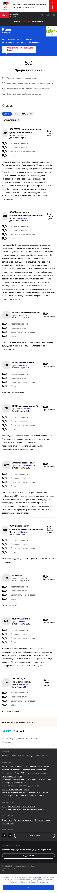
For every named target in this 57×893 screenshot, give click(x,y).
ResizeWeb (19, 731)
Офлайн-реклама (10, 796)
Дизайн (31, 792)
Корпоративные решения (37, 773)
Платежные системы (11, 809)
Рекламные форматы (23, 820)
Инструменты (37, 21)
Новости (44, 756)
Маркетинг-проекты (11, 770)
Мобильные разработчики (37, 766)
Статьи (5, 756)
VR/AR (42, 779)
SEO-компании (9, 776)
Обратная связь (42, 820)
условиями (37, 878)
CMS (4, 806)
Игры (17, 773)
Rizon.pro (6, 33)
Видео (37, 786)
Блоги (13, 756)
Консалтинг (7, 773)
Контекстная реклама (12, 789)
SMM (49, 779)
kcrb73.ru (23, 365)
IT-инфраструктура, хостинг (15, 783)
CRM (20, 776)
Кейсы (21, 756)
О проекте (7, 820)
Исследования (32, 756)
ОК (28, 888)
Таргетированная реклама (14, 792)
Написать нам (34, 835)
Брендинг (19, 766)
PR (38, 792)
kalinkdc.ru (21, 135)
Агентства (26, 21)
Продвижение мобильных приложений (19, 779)
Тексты (45, 792)
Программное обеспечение (35, 770)
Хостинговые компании (33, 809)
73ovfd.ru (23, 578)
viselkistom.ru (22, 218)
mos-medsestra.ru (27, 466)
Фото (26, 789)
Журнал (17, 21)
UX (22, 773)
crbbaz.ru (23, 315)
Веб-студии (7, 766)
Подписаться (28, 856)
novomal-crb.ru (25, 409)
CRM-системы (28, 806)
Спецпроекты (8, 823)
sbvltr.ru (22, 622)
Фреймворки (14, 806)
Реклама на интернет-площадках (17, 786)
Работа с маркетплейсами (32, 796)
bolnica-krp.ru (24, 685)
